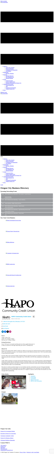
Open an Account (35, 379)
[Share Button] (33, 316)
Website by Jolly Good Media (33, 441)
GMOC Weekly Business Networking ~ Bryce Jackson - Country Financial (18, 194)
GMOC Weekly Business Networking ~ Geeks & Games (14, 206)
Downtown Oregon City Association (8, 422)
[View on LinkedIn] (3, 332)
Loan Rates (33, 378)
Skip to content (4, 1)
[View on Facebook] (5, 332)
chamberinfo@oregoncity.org (7, 439)
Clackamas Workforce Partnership (8, 429)
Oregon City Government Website (8, 420)
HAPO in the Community (36, 381)
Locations (33, 376)
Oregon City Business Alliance (7, 427)
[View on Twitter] (8, 332)
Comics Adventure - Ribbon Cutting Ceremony (13, 203)
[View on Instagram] (10, 332)
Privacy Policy (23, 441)
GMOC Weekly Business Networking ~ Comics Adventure (15, 199)
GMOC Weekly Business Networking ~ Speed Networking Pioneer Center (17, 209)
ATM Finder (33, 377)
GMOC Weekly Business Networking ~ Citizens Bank (14, 213)
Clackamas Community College (7, 425)
